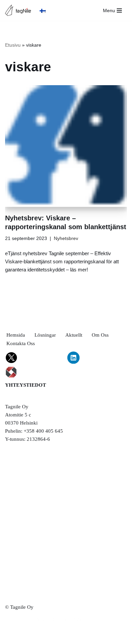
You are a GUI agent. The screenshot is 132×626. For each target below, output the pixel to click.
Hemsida (15, 335)
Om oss (100, 335)
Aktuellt (73, 335)
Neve (41, 619)
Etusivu (13, 45)
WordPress (85, 619)
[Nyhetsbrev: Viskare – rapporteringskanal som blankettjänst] (66, 146)
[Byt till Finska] (42, 10)
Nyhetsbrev (66, 238)
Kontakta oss (20, 343)
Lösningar (45, 335)
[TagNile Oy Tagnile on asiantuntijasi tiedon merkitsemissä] (20, 10)
